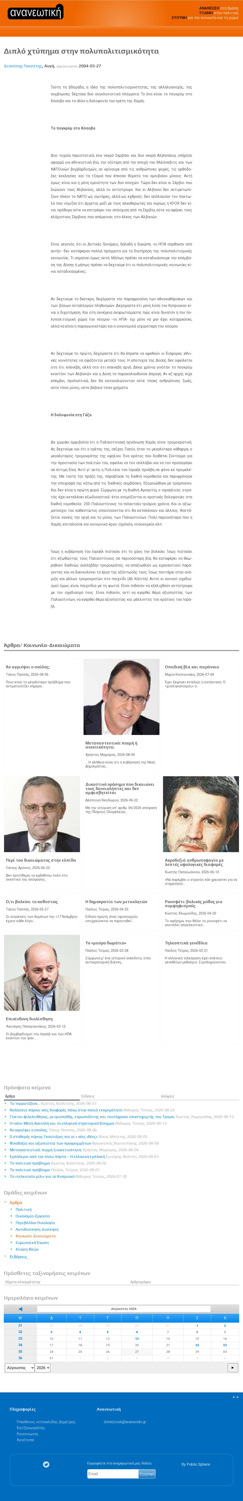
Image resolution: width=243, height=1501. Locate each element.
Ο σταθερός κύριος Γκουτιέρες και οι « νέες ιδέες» (78, 1136)
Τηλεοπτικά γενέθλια (186, 943)
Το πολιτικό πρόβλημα (58, 1163)
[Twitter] (47, 1464)
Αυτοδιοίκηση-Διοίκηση (37, 1229)
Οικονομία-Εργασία (33, 1216)
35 (20, 1352)
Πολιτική (24, 1209)
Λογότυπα (25, 1440)
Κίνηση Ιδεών (27, 1249)
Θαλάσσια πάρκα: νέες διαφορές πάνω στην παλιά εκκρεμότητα (92, 1110)
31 (20, 1326)
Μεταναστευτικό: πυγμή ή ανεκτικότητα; (111, 745)
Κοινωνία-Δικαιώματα (36, 1236)
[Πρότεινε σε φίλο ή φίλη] (235, 76)
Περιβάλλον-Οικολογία (35, 1222)
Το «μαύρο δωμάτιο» (105, 943)
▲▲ (235, 1396)
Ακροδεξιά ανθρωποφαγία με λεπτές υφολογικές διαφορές (194, 862)
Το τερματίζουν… (53, 1103)
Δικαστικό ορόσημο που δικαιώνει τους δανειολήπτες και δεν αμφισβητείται (119, 788)
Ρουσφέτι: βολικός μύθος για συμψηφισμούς (194, 903)
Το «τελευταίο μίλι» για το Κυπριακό (68, 1176)
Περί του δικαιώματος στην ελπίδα (41, 860)
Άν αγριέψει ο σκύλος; (28, 667)
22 (197, 1345)
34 (20, 1345)
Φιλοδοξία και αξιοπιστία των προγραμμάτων (84, 1143)
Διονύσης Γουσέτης (23, 66)
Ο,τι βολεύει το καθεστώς (32, 901)
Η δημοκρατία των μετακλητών (116, 901)
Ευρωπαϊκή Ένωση (32, 1242)
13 (137, 1338)
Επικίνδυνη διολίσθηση (29, 1018)
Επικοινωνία (27, 1434)
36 (20, 1358)
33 (20, 1339)
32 (20, 1332)
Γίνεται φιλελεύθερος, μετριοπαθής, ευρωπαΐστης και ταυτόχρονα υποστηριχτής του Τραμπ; (122, 1116)
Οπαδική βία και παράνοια (192, 667)
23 (225, 1345)
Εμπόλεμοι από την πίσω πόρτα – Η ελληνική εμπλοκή (84, 1156)
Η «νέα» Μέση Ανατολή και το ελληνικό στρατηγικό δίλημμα (88, 1123)
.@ (125, 1422)
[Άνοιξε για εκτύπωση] (227, 76)
